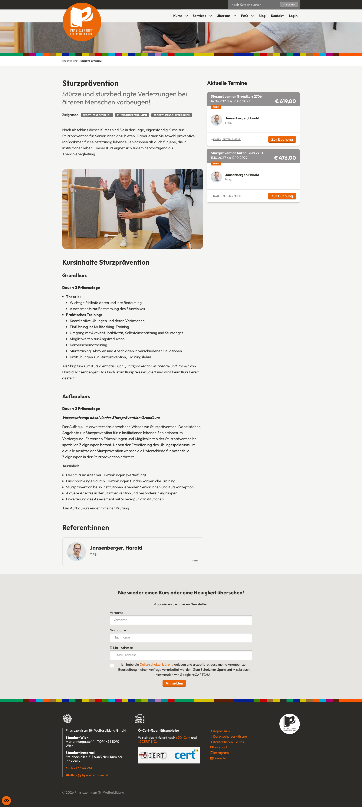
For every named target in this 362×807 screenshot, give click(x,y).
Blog (262, 16)
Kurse (177, 16)
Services (199, 16)
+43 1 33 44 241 (80, 768)
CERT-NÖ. (149, 741)
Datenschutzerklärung (156, 664)
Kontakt (277, 16)
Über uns (223, 16)
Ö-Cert (184, 737)
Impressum (221, 731)
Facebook (220, 747)
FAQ (244, 16)
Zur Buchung (283, 140)
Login (294, 17)
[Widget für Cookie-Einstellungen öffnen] (6, 800)
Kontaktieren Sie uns (228, 742)
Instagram (221, 752)
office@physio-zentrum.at (88, 775)
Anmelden (174, 683)
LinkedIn (219, 758)
